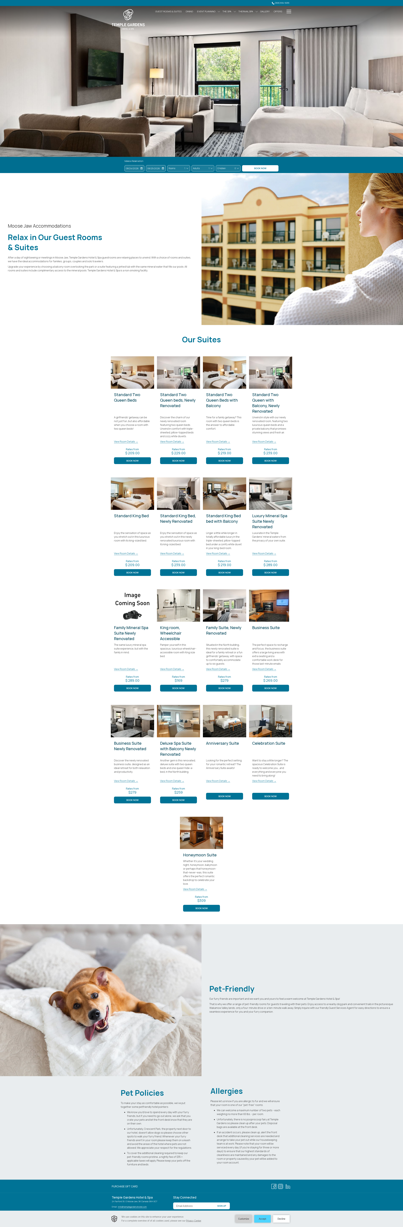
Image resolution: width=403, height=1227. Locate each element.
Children (221, 168)
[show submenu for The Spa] (234, 11)
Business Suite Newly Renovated (130, 745)
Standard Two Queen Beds (127, 397)
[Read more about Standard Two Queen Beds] (132, 372)
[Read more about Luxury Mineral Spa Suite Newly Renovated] (270, 493)
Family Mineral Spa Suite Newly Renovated (131, 633)
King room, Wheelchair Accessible (171, 633)
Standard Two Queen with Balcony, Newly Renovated (266, 403)
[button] (134, 168)
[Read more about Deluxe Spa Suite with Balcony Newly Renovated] (178, 721)
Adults (196, 168)
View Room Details (125, 441)
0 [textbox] (235, 168)
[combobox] (185, 168)
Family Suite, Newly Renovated (223, 630)
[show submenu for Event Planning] (218, 11)
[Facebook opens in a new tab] (273, 1185)
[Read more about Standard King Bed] (132, 493)
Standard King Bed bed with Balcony (223, 518)
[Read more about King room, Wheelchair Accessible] (178, 605)
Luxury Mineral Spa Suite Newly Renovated (269, 521)
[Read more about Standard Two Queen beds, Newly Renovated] (178, 372)
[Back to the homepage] (128, 19)
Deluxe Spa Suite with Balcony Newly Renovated (178, 748)
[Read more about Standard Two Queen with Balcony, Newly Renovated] (270, 372)
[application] (201, 1219)
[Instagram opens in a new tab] (280, 1185)
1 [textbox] (184, 168)
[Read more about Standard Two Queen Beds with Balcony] (224, 372)
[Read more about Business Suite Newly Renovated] (132, 721)
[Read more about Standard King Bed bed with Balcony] (224, 493)
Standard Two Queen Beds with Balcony (222, 400)
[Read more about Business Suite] (270, 605)
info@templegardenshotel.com (132, 1206)
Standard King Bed (131, 515)
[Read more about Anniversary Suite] (224, 721)
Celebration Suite (268, 743)
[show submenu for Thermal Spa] (256, 11)
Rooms (172, 168)
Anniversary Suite (222, 743)
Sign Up (221, 1205)
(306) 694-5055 (281, 3)
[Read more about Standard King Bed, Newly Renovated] (178, 493)
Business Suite (266, 627)
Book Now (260, 168)
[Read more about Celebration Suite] (270, 721)
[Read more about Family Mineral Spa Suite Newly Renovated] (132, 605)
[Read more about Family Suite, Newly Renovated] (224, 605)
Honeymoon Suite (200, 855)
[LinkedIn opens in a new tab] (288, 1185)
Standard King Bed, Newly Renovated (178, 518)
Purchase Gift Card (125, 1187)
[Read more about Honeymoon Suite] (201, 833)
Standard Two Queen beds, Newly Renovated (178, 400)
